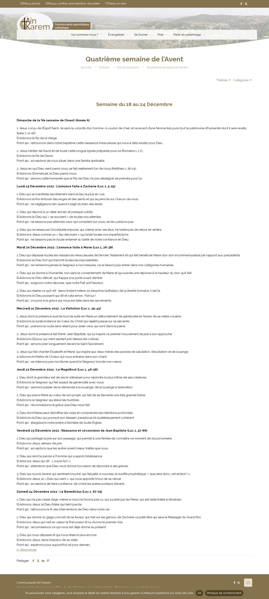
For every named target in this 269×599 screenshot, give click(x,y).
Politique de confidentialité (224, 592)
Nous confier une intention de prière (74, 3)
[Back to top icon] (248, 583)
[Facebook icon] (241, 4)
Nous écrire (32, 3)
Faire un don (117, 3)
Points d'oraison (128, 67)
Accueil (86, 67)
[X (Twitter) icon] (246, 4)
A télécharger (27, 550)
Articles (104, 67)
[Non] (264, 593)
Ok (199, 592)
